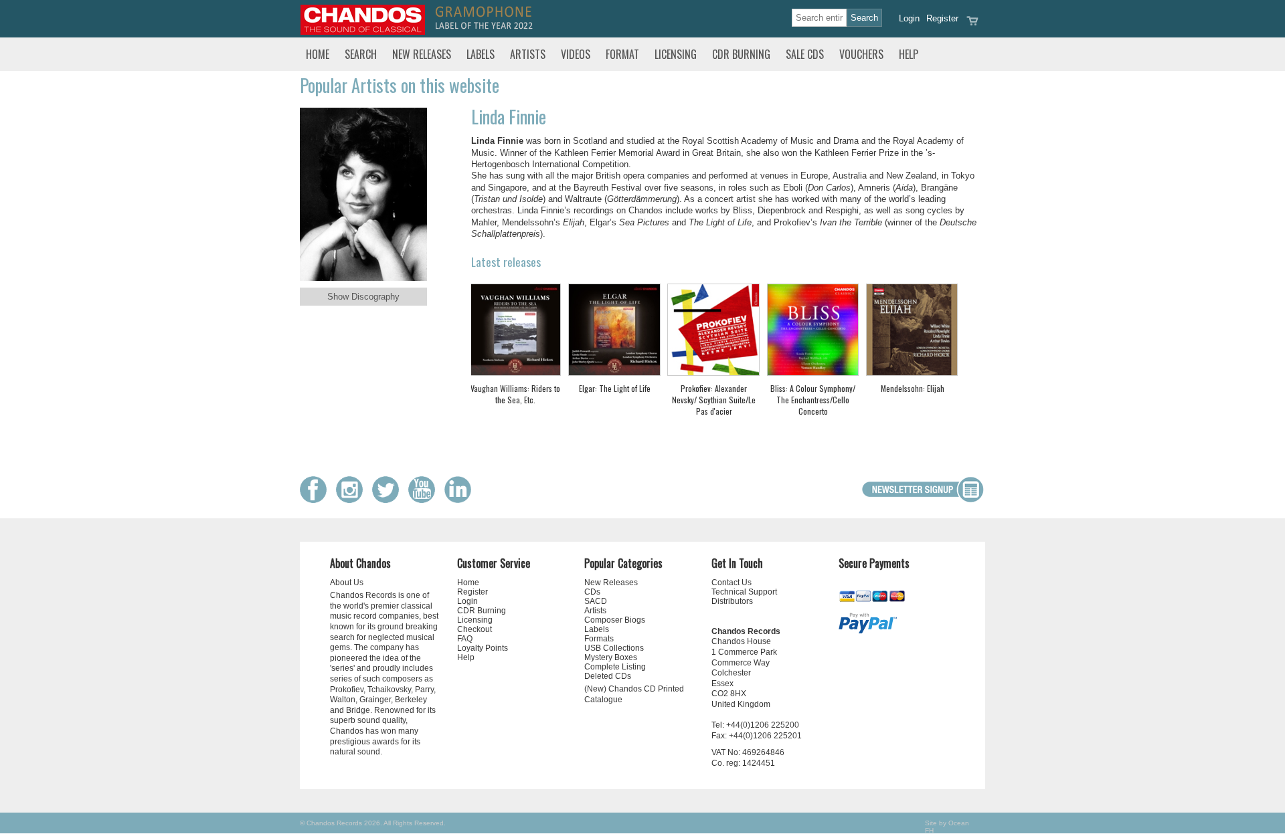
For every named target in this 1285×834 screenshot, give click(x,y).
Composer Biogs (614, 620)
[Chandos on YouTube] (425, 500)
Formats (599, 638)
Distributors (732, 601)
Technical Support (744, 592)
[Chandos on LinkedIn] (461, 500)
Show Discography (363, 297)
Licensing (676, 54)
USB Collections (614, 648)
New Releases (421, 54)
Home (317, 54)
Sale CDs (805, 54)
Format (622, 54)
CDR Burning (741, 54)
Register (942, 18)
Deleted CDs (607, 676)
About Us (346, 582)
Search (361, 54)
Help (908, 54)
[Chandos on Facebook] (316, 500)
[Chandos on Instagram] (352, 500)
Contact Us (731, 582)
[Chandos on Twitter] (389, 500)
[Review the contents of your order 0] (972, 25)
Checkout (474, 629)
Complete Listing (615, 666)
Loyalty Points (482, 648)
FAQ (465, 638)
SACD (595, 601)
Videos (575, 54)
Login (909, 18)
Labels (480, 54)
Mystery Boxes (610, 657)
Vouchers (861, 54)
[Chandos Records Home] (363, 32)
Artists (527, 54)
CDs (592, 592)
